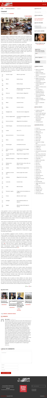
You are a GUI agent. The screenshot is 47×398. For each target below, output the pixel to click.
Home (2, 8)
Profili (37, 174)
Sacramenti (38, 181)
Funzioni (37, 148)
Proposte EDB (38, 175)
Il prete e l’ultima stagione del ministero (41, 84)
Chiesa (37, 135)
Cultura (37, 137)
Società (37, 187)
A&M (45, 396)
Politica (37, 170)
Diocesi (37, 138)
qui (4, 243)
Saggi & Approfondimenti (40, 183)
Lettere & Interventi (39, 155)
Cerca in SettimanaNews (39, 18)
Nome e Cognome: (39, 57)
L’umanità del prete (42, 76)
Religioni (37, 177)
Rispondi (7, 345)
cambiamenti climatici (12, 313)
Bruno (37, 102)
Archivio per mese (38, 26)
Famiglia (37, 146)
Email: (36, 53)
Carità (37, 134)
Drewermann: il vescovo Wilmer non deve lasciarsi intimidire (20, 303)
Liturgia (37, 158)
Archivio (37, 128)
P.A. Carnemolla (38, 89)
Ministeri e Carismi (39, 160)
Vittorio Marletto (28, 16)
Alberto (37, 69)
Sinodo (37, 185)
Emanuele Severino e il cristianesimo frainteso (40, 74)
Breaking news (38, 132)
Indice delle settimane (39, 20)
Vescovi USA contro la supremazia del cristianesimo (40, 80)
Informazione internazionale (41, 151)
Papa (37, 164)
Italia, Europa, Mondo (40, 154)
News (37, 163)
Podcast (37, 169)
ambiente (5, 313)
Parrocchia (38, 166)
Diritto (37, 140)
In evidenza (38, 149)
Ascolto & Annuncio (39, 129)
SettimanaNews (3, 396)
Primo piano (38, 172)
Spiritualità (37, 189)
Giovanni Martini (39, 82)
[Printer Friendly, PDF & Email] (28, 287)
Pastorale (37, 167)
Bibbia (37, 131)
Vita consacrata (38, 193)
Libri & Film (38, 157)
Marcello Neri (4, 304)
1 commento (11, 13)
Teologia (37, 190)
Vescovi (37, 192)
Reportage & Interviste (10, 8)
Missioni (37, 161)
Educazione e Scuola (39, 144)
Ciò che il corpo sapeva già (41, 113)
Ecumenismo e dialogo (40, 142)
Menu (43, 4)
